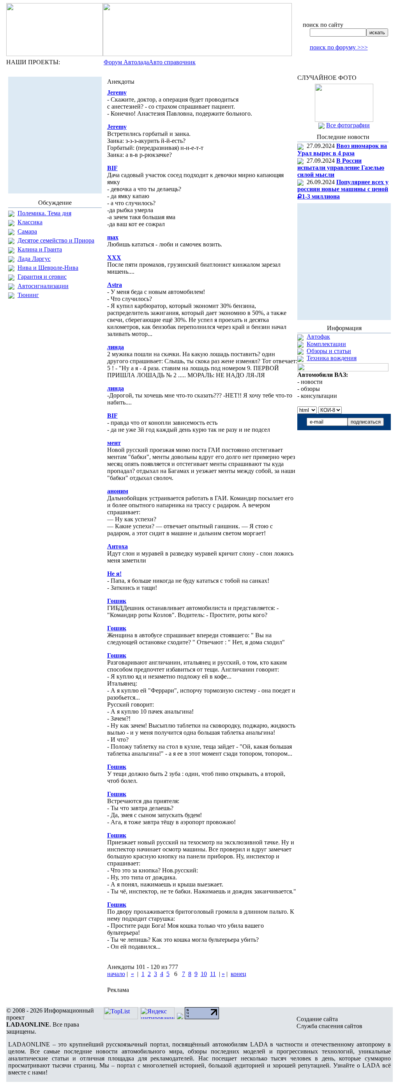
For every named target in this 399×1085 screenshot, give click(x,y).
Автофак (318, 336)
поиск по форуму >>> (339, 47)
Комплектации (326, 344)
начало (116, 974)
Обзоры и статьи (329, 351)
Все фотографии (348, 125)
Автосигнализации (43, 286)
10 (204, 974)
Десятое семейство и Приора (56, 240)
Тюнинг (28, 295)
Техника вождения (332, 358)
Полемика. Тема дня (44, 213)
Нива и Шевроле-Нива (48, 267)
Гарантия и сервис (42, 276)
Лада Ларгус (34, 258)
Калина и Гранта (40, 249)
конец (238, 974)
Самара (27, 231)
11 (213, 974)
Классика (30, 222)
